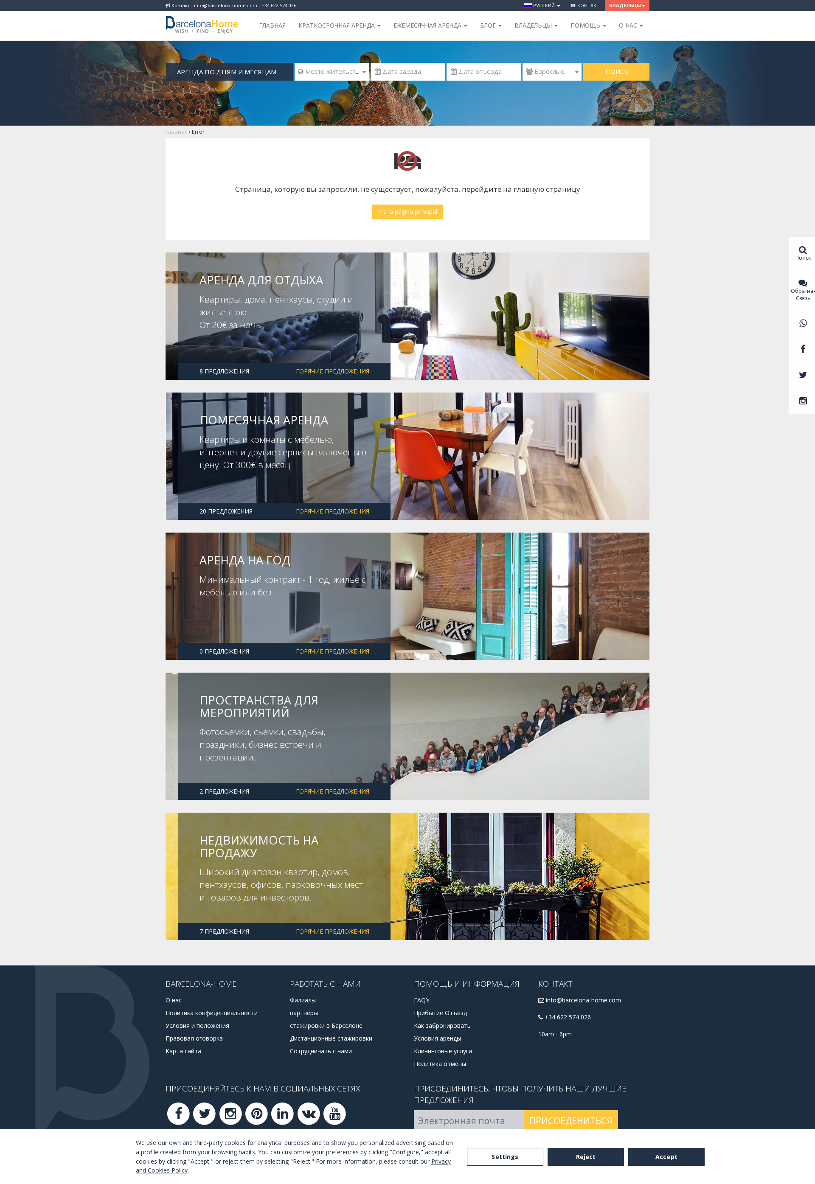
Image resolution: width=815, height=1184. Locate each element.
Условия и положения (197, 1025)
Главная (272, 25)
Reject (586, 1157)
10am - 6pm (555, 1034)
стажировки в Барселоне (326, 1025)
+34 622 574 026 (567, 1017)
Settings (505, 1157)
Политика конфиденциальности (212, 1013)
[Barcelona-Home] (202, 19)
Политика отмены (440, 1064)
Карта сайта (183, 1051)
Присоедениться (571, 1121)
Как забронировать (442, 1025)
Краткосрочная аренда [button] (337, 25)
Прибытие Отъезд (440, 1013)
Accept (666, 1157)
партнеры (304, 1013)
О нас (174, 1000)
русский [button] (544, 5)
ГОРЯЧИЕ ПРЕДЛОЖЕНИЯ (332, 371)
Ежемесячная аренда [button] (428, 25)
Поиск (616, 71)
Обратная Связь (803, 294)
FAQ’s (422, 1000)
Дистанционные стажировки (331, 1038)
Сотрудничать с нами (321, 1051)
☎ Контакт (584, 5)
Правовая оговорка (194, 1038)
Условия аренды (437, 1038)
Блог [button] (488, 25)
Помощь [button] (586, 25)
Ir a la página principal (407, 212)
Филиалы (303, 1000)
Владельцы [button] (625, 5)
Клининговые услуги (443, 1051)
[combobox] (332, 72)
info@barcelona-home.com (582, 1000)
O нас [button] (629, 25)
